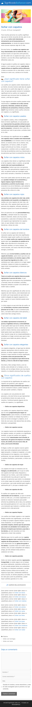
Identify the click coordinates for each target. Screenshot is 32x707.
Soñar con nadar (20, 630)
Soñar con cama (20, 611)
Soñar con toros (8, 641)
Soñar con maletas (20, 601)
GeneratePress (16, 704)
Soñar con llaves (20, 592)
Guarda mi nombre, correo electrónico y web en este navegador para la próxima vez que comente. (17, 687)
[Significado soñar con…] (16, 2)
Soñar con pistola (20, 607)
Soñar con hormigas (9, 639)
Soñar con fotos (20, 615)
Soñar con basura (20, 597)
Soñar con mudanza (21, 625)
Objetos (5, 636)
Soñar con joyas (20, 621)
